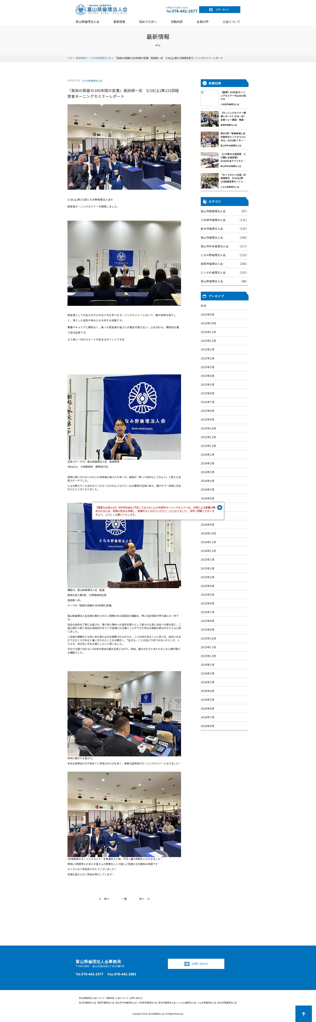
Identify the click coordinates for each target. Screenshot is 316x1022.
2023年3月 (207, 367)
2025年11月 (208, 647)
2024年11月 (208, 542)
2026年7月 (207, 717)
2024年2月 (207, 463)
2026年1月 (207, 665)
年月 (203, 306)
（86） (225, 281)
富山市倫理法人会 (87, 1002)
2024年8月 (207, 516)
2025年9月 (207, 629)
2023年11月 (208, 437)
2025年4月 (207, 586)
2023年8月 (207, 411)
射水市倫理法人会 (167, 1002)
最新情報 (119, 21)
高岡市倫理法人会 (105, 1002)
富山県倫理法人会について (92, 998)
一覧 (124, 898)
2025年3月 (207, 577)
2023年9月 (207, 419)
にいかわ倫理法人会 (186, 1002)
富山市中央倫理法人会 (126, 1002)
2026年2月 (207, 673)
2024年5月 (207, 489)
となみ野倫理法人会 (100, 58)
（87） (225, 211)
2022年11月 (208, 332)
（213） (225, 272)
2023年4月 (207, 376)
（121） (225, 220)
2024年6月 (207, 498)
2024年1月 (207, 454)
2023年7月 (207, 402)
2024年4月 (207, 481)
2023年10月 (208, 428)
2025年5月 (207, 595)
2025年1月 (207, 559)
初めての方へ (148, 21)
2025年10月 (208, 638)
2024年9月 (207, 524)
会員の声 (203, 21)
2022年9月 (207, 314)
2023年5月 (207, 384)
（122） (225, 255)
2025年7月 (207, 612)
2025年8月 (207, 621)
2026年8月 (207, 726)
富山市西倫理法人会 (227, 1002)
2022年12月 (208, 341)
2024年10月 (208, 533)
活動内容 (177, 21)
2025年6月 (207, 603)
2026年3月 (207, 682)
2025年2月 (207, 568)
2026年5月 (207, 699)
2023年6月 (207, 393)
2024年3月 (207, 472)
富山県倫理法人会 (87, 21)
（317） (225, 246)
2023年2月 (207, 358)
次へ (141, 898)
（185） (225, 237)
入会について (231, 21)
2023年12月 (208, 446)
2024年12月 (208, 551)
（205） (225, 264)
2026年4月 (207, 691)
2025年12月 (208, 656)
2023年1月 (207, 349)
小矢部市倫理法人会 (147, 1002)
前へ (106, 898)
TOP (70, 58)
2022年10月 (208, 323)
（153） (225, 229)
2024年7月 (207, 507)
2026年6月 (207, 708)
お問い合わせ (222, 9)
